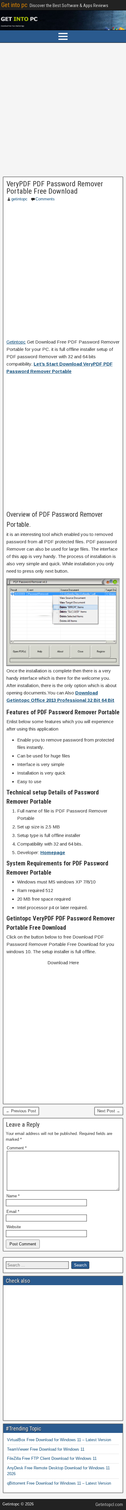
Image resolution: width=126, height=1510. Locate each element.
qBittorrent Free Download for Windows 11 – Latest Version (59, 1483)
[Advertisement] (63, 111)
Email (12, 1211)
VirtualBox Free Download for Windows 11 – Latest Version (59, 1439)
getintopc (19, 199)
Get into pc (14, 5)
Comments (45, 199)
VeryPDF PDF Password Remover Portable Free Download (54, 187)
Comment (17, 1148)
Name (13, 1196)
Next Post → (108, 1111)
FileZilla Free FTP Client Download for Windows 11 (52, 1458)
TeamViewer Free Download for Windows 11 (45, 1449)
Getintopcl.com (109, 1504)
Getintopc (16, 341)
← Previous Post (21, 1111)
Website (13, 1227)
